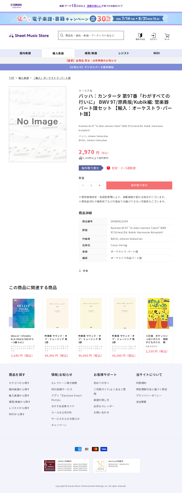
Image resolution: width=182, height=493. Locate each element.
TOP (11, 78)
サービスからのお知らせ (65, 418)
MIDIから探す (17, 414)
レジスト (123, 53)
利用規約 (141, 383)
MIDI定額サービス (62, 389)
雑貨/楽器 (91, 53)
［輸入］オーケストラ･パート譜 (52, 78)
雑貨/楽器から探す (20, 401)
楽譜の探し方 (101, 400)
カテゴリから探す (19, 383)
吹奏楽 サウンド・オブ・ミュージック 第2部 (123, 339)
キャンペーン (59, 425)
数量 (81, 178)
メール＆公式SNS (61, 412)
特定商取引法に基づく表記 (151, 389)
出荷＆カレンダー (104, 406)
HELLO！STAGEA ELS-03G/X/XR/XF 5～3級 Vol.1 (22, 339)
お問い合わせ (101, 412)
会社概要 (141, 401)
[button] (91, 35)
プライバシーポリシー (149, 395)
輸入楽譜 (58, 53)
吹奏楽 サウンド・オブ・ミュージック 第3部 (89, 339)
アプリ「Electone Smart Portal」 (66, 398)
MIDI (157, 53)
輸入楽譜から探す (19, 395)
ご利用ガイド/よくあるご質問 (110, 391)
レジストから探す (19, 408)
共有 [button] (85, 270)
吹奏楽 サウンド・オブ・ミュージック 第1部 (56, 339)
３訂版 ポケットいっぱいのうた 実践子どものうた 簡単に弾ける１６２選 (157, 339)
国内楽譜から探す (19, 389)
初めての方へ (101, 383)
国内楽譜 (25, 53)
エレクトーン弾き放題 (64, 383)
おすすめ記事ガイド (63, 406)
